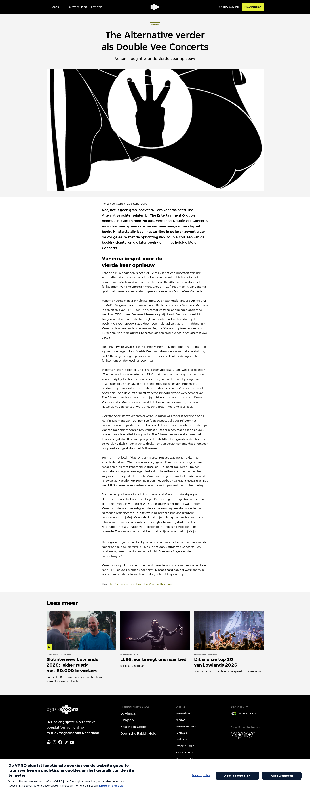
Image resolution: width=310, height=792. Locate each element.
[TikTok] (66, 742)
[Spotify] (49, 742)
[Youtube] (72, 742)
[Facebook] (60, 742)
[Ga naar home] (155, 6)
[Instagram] (54, 742)
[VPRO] (243, 735)
